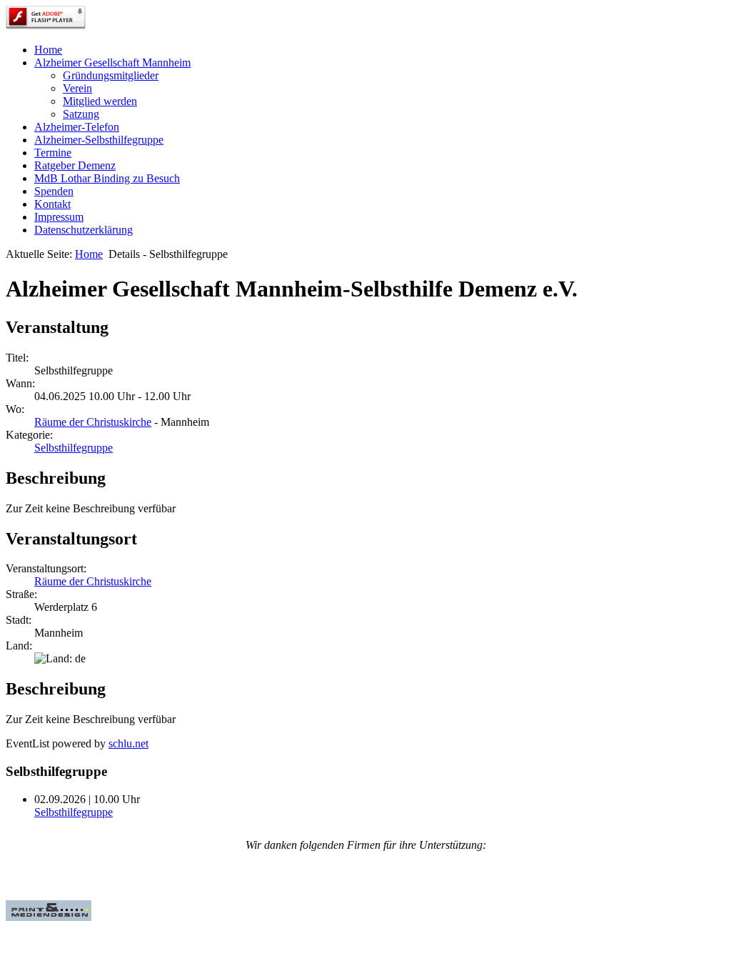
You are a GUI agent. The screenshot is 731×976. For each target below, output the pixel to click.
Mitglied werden (100, 101)
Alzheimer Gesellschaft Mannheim (112, 62)
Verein (77, 88)
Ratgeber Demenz (75, 165)
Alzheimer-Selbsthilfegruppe (98, 140)
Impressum (59, 217)
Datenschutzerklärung (83, 230)
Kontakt (52, 204)
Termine (52, 152)
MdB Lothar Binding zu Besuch (107, 178)
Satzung (81, 114)
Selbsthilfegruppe (73, 448)
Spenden (54, 191)
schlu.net (128, 743)
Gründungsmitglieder (110, 75)
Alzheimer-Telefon (76, 127)
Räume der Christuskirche (92, 422)
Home (48, 50)
